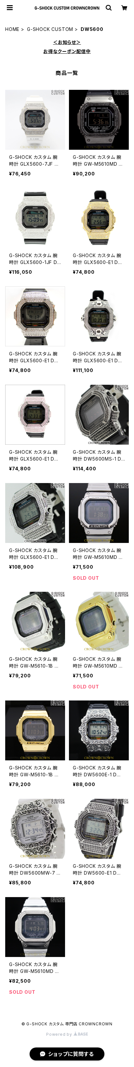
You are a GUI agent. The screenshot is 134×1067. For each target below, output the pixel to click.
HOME (12, 29)
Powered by (60, 1034)
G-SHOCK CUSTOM (50, 29)
